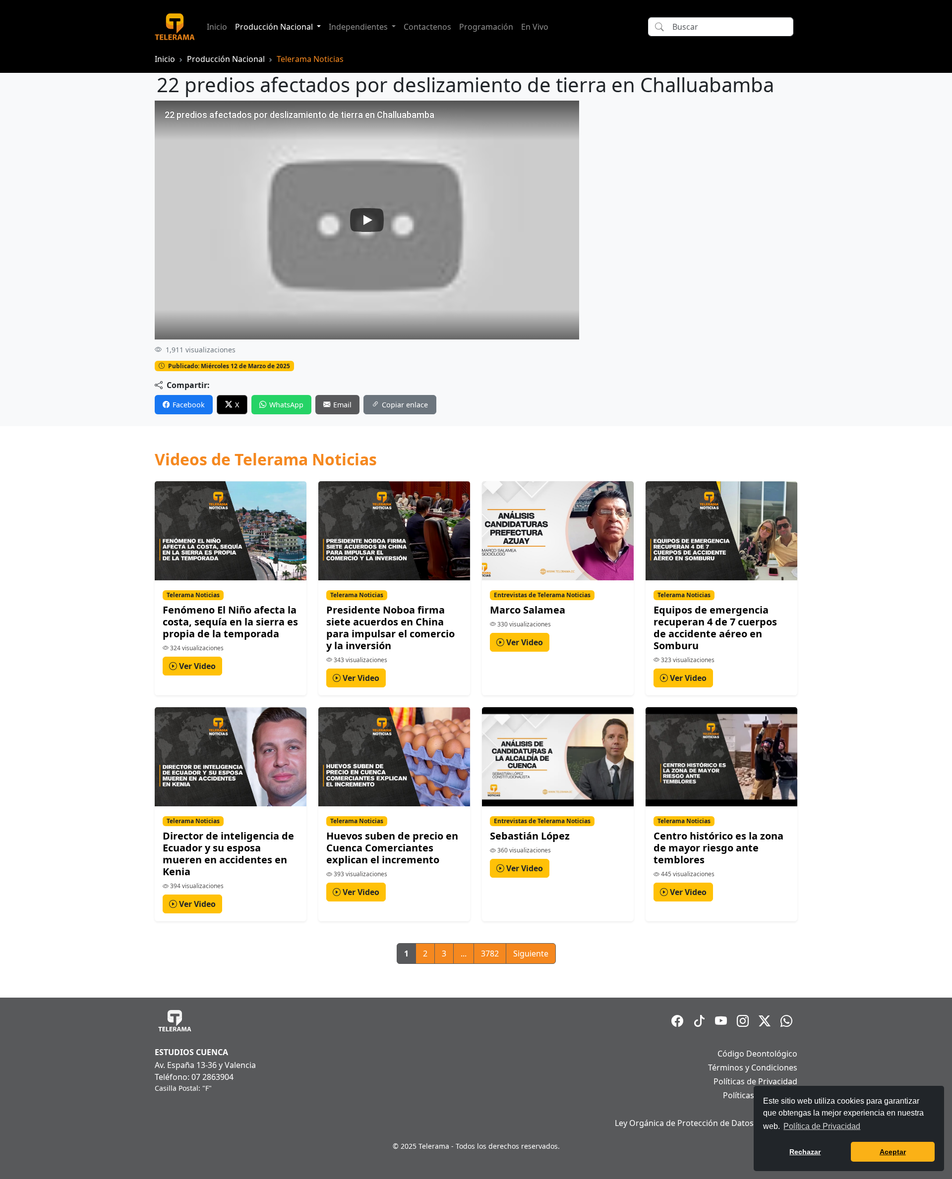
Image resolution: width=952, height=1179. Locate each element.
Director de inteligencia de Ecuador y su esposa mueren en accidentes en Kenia (228, 853)
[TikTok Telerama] (699, 1021)
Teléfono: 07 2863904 (194, 1076)
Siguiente (530, 953)
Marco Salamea (527, 610)
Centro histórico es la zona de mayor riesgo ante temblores (718, 847)
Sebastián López (530, 835)
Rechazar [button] (805, 1152)
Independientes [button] (359, 26)
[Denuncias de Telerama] (786, 1021)
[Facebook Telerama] (677, 1021)
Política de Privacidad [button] (821, 1126)
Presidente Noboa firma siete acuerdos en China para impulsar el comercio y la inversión (390, 627)
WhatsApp (286, 404)
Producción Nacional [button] (275, 26)
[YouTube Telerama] (721, 1021)
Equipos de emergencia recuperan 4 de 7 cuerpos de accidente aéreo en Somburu (715, 627)
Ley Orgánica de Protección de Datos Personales (706, 1123)
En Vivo (534, 26)
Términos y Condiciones (752, 1067)
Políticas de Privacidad (755, 1081)
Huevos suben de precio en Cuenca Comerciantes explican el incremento (392, 847)
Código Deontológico (757, 1053)
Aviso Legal (776, 1109)
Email (342, 404)
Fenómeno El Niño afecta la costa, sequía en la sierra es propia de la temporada (230, 621)
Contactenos (427, 26)
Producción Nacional (226, 59)
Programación (486, 26)
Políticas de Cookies (760, 1095)
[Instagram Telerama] (743, 1021)
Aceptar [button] (893, 1152)
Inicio (217, 26)
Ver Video (196, 666)
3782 (490, 953)
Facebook (189, 404)
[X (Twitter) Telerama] (765, 1021)
